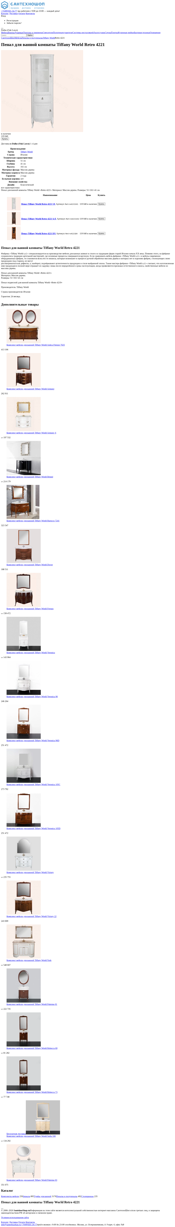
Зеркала (26, 1196)
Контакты (30, 13)
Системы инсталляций (83, 32)
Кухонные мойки (126, 32)
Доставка (13, 13)
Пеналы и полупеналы (32, 38)
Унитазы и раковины (33, 32)
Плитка (114, 32)
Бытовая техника (142, 32)
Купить (5, 139)
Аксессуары (99, 32)
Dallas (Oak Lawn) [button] (9, 30)
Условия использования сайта (15, 1217)
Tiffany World (49, 38)
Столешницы (87, 1196)
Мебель (4, 32)
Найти (29, 35)
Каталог (5, 13)
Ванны (11, 32)
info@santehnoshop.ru (11, 1224)
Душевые (18, 32)
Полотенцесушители (62, 32)
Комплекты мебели (10, 1196)
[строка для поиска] (13, 35)
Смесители (48, 32)
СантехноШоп (8, 38)
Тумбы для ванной (42, 1196)
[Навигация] (2, 28)
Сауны (108, 32)
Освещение (155, 32)
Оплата (21, 13)
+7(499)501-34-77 (9, 11)
